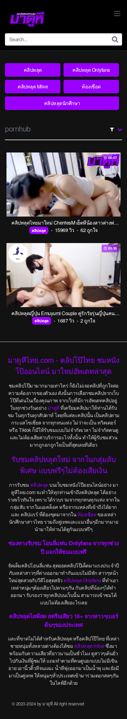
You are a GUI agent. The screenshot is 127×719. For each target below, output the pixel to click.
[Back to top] (116, 705)
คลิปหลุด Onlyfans (91, 69)
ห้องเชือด (91, 86)
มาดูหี (53, 407)
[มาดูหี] (27, 19)
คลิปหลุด (33, 69)
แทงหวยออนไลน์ (100, 703)
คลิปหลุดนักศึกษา (62, 103)
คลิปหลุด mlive (89, 645)
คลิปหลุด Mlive (33, 86)
